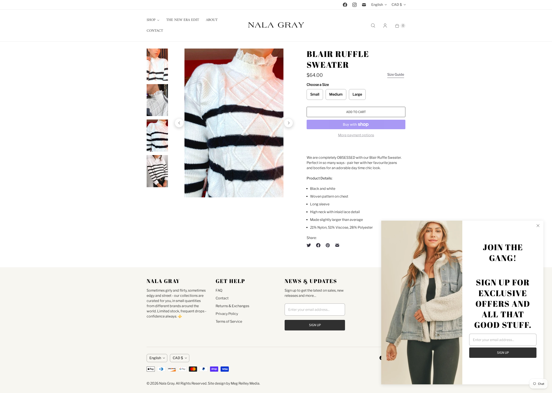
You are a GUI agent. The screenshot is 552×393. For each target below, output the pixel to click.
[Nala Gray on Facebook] (345, 4)
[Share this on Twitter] (310, 245)
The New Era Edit (182, 20)
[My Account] (385, 25)
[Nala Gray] (276, 25)
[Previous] (179, 123)
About (212, 20)
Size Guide (395, 74)
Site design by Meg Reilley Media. (234, 383)
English (377, 5)
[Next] (288, 123)
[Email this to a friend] (337, 245)
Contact (155, 31)
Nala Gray (166, 383)
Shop (151, 20)
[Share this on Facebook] (318, 245)
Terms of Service (229, 321)
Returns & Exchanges (232, 306)
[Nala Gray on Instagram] (354, 4)
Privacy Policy (227, 314)
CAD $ (397, 5)
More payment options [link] (356, 135)
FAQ (219, 290)
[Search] (373, 25)
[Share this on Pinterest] (327, 245)
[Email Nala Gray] (364, 4)
